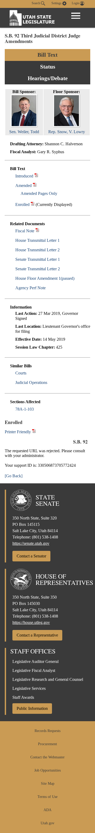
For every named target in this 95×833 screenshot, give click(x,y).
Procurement (47, 744)
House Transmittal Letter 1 (37, 240)
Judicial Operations (31, 382)
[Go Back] (13, 476)
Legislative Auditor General (35, 661)
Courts (20, 373)
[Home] (32, 18)
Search (36, 3)
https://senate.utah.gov (30, 543)
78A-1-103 (24, 409)
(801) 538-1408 (45, 537)
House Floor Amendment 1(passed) (44, 278)
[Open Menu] (75, 16)
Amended (23, 185)
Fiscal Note (24, 231)
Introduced (24, 176)
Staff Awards (23, 697)
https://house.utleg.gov (31, 622)
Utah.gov (47, 823)
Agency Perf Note (30, 288)
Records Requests (47, 731)
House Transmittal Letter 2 (37, 250)
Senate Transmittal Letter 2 (37, 269)
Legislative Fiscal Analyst (33, 670)
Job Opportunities (47, 770)
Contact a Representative (37, 635)
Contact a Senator (31, 556)
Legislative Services (29, 688)
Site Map (47, 784)
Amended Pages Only (39, 193)
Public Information (32, 708)
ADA (47, 810)
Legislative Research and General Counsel (47, 679)
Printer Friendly (18, 432)
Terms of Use (47, 797)
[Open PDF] (36, 176)
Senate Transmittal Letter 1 (37, 259)
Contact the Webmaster (47, 757)
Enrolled (22, 204)
